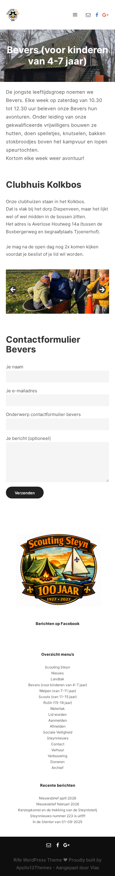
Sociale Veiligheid (57, 732)
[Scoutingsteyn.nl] (13, 15)
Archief (57, 767)
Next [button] (101, 290)
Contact (57, 744)
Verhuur (57, 750)
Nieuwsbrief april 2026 (57, 798)
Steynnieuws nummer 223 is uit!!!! (57, 816)
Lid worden (57, 714)
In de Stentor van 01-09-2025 (57, 822)
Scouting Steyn (57, 667)
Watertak (57, 708)
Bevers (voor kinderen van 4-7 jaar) (57, 685)
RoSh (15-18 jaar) (57, 702)
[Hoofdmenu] (75, 15)
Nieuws (57, 673)
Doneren (57, 762)
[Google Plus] (105, 15)
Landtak (57, 679)
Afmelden (57, 726)
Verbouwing (57, 756)
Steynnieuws (57, 738)
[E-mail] (88, 15)
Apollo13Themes (34, 867)
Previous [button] (13, 290)
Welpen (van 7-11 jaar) (57, 691)
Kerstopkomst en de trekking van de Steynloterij (57, 810)
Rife (18, 860)
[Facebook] (97, 15)
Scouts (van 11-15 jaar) (58, 696)
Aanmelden (57, 720)
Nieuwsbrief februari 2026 (57, 804)
